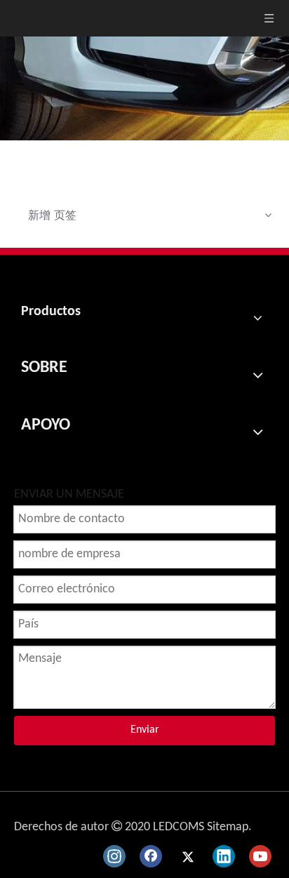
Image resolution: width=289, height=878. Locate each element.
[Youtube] (260, 856)
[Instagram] (114, 856)
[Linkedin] (224, 856)
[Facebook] (151, 856)
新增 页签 (52, 215)
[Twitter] (187, 856)
